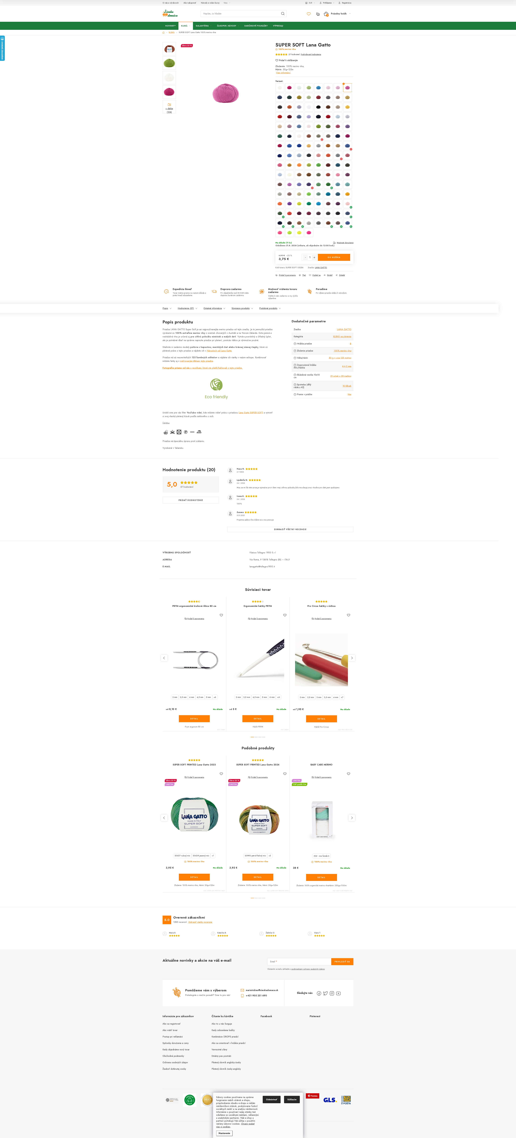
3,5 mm (183, 697)
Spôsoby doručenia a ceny (176, 1043)
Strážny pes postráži (221, 1056)
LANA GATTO (321, 267)
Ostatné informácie (213, 308)
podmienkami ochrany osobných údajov (308, 969)
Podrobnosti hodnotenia (311, 54)
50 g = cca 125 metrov (340, 357)
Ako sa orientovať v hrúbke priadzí (229, 1043)
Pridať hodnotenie (191, 500)
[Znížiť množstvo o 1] (305, 257)
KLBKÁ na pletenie (342, 336)
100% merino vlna (342, 350)
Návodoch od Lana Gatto (219, 350)
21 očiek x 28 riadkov (340, 376)
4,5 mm (200, 697)
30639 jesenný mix (201, 855)
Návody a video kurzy (210, 2)
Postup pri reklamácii (173, 1036)
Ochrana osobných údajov (175, 1062)
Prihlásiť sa (342, 961)
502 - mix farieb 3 (321, 856)
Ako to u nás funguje (222, 1023)
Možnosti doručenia (345, 242)
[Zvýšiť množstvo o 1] (314, 257)
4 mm (191, 697)
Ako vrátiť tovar (170, 1030)
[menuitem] (170, 26)
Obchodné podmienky (173, 1056)
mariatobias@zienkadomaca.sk (262, 990)
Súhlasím (291, 1099)
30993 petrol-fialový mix (255, 855)
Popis (165, 308)
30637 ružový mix (182, 855)
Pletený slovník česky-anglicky (226, 1068)
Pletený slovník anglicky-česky (226, 1062)
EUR (310, 2)
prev (164, 658)
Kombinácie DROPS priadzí (225, 1036)
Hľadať (283, 13)
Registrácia (346, 2)
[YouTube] (338, 993)
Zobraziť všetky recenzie (290, 529)
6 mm (272, 697)
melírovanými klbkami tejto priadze (196, 361)
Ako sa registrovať (171, 1023)
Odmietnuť (271, 1099)
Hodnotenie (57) (186, 308)
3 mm (175, 697)
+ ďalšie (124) (169, 110)
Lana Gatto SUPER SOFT (251, 412)
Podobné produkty (268, 308)
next (352, 658)
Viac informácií (283, 72)
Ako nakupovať (190, 2)
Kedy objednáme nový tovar (176, 1049)
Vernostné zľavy (219, 1049)
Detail (194, 718)
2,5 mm (310, 697)
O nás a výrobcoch (171, 2)
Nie (349, 394)
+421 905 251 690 (256, 995)
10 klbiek (347, 385)
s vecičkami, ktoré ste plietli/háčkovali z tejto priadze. (203, 367)
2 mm (302, 697)
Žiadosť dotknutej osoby (174, 1068)
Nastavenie (224, 1133)
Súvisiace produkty (241, 308)
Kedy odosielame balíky (223, 1030)
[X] (325, 993)
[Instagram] (332, 993)
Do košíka (334, 257)
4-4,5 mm (346, 366)
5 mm (208, 697)
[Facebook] (319, 993)
